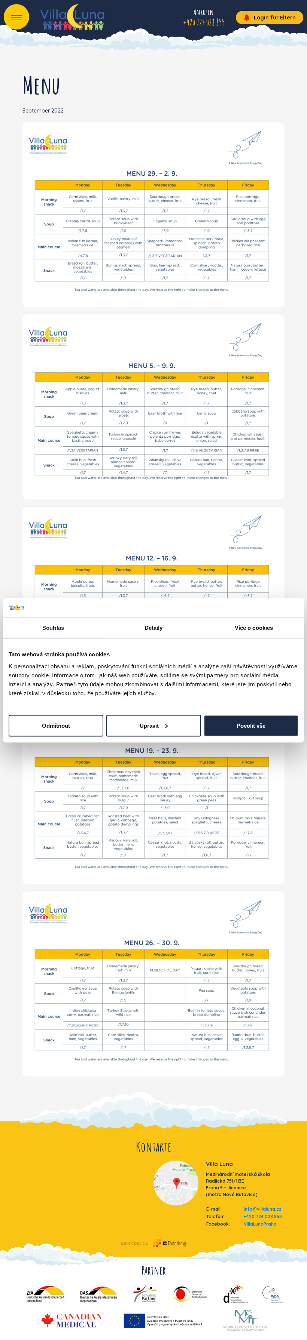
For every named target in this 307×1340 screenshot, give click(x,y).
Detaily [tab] (154, 628)
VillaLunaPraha (260, 1224)
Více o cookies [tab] (254, 628)
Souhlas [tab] (53, 628)
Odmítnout (56, 725)
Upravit (149, 725)
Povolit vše (251, 725)
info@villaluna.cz (263, 1209)
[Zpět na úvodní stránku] (72, 17)
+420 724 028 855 (263, 1216)
